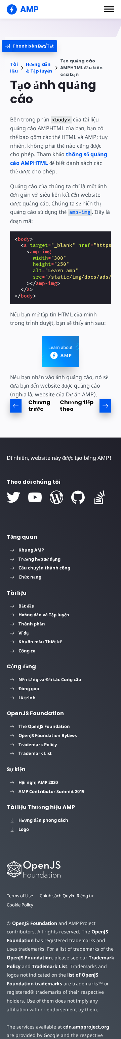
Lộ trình (27, 698)
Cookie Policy (20, 905)
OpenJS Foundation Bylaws (47, 735)
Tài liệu (14, 67)
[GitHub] (78, 497)
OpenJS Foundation (34, 923)
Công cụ (26, 651)
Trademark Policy (37, 744)
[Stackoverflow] (99, 497)
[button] (109, 9)
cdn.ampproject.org (86, 1026)
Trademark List (35, 753)
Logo (23, 829)
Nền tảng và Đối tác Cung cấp (49, 679)
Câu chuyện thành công (44, 568)
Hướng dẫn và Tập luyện (43, 615)
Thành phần (31, 624)
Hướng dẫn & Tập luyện (39, 67)
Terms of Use (20, 896)
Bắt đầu (26, 606)
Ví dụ (23, 633)
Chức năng (29, 577)
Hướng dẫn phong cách (43, 820)
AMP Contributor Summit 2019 (51, 791)
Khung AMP (31, 550)
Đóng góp (28, 688)
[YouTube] (35, 497)
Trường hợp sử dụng (39, 559)
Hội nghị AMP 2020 (38, 782)
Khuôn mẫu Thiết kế (40, 642)
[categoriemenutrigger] (29, 46)
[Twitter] (13, 497)
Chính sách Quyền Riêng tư (66, 896)
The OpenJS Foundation (44, 726)
